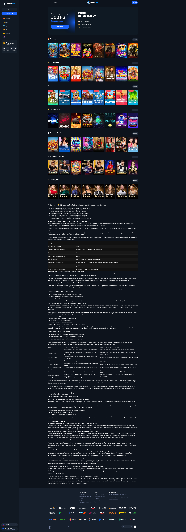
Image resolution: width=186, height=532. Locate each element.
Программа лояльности (85, 496)
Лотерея (8, 33)
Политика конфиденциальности (99, 499)
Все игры (135, 39)
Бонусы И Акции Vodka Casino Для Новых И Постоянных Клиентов (70, 217)
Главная (8, 18)
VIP (6, 29)
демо (53, 54)
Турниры (8, 26)
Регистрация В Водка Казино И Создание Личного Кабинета (68, 211)
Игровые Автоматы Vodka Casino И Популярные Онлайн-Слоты (69, 213)
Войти (135, 2)
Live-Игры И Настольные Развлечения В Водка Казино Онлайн (68, 215)
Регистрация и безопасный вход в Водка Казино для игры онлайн (70, 208)
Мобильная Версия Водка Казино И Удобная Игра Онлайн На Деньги (70, 218)
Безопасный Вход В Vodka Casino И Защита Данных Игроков (68, 210)
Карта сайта (97, 502)
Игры (6, 22)
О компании (82, 494)
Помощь (8, 37)
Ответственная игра (99, 496)
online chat (120, 497)
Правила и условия (99, 494)
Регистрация (9, 13)
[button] (9, 524)
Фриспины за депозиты (85, 502)
